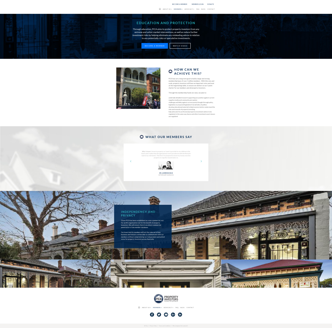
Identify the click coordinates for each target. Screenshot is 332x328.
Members (156, 307)
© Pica (146, 326)
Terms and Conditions (165, 326)
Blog (182, 307)
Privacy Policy (153, 326)
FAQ (176, 307)
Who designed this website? (180, 326)
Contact (190, 307)
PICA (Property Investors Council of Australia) (128, 6)
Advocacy (168, 307)
